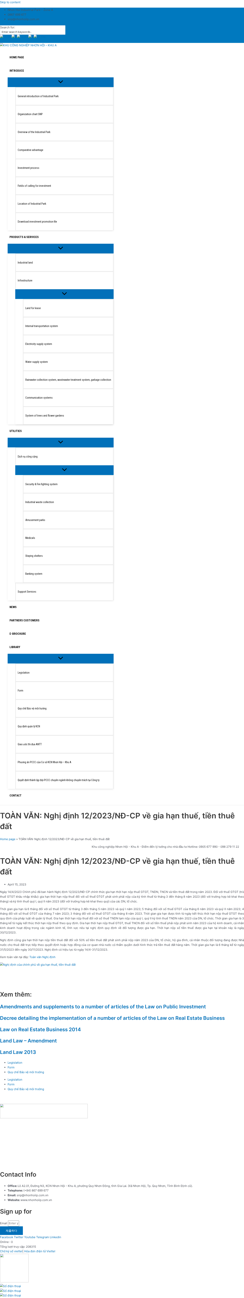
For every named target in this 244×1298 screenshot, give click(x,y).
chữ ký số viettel (11, 1163)
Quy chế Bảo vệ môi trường (26, 1072)
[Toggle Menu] (61, 82)
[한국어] (22, 37)
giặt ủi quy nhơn (68, 1163)
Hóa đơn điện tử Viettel (39, 1251)
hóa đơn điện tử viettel (39, 1163)
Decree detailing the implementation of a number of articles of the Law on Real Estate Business (112, 1018)
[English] (6, 37)
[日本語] (31, 37)
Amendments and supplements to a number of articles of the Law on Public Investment (103, 1007)
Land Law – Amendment (28, 1041)
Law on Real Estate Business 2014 (40, 1029)
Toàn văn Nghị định (42, 957)
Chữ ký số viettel (11, 1251)
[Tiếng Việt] (14, 37)
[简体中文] (39, 37)
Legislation (15, 1062)
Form (11, 1067)
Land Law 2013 (18, 1052)
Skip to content (10, 2)
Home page (7, 839)
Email (4, 1223)
